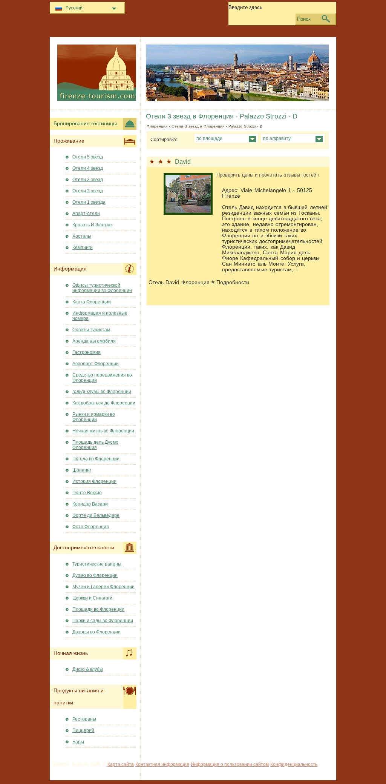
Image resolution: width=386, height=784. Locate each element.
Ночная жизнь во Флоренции (103, 431)
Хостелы (81, 236)
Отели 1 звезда (89, 202)
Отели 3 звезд (87, 179)
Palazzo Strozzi (242, 126)
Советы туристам (91, 329)
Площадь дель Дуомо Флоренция (95, 445)
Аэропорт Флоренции (95, 363)
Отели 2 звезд (87, 191)
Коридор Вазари (90, 504)
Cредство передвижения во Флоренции (102, 377)
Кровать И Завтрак (92, 225)
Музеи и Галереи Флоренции (103, 586)
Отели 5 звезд (87, 157)
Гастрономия (86, 352)
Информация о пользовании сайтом (230, 764)
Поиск (304, 19)
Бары (78, 741)
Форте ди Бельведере (95, 515)
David (183, 161)
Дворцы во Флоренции (96, 632)
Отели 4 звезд (87, 168)
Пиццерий (83, 730)
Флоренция (157, 126)
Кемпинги (82, 247)
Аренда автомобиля (94, 341)
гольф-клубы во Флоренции (101, 391)
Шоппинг (81, 470)
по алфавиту (277, 138)
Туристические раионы (96, 564)
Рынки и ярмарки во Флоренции (93, 417)
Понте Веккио (87, 492)
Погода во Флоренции (95, 458)
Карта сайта (120, 764)
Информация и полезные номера (99, 316)
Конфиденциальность (293, 764)
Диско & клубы (87, 669)
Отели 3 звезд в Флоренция (198, 126)
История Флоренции (94, 481)
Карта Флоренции (91, 301)
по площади (209, 138)
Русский (74, 8)
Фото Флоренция (90, 526)
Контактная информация (162, 764)
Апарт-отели (86, 213)
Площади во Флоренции (98, 609)
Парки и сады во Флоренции (102, 620)
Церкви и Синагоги (92, 598)
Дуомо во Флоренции (95, 575)
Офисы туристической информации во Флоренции (102, 288)
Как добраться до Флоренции (103, 403)
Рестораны (84, 719)
